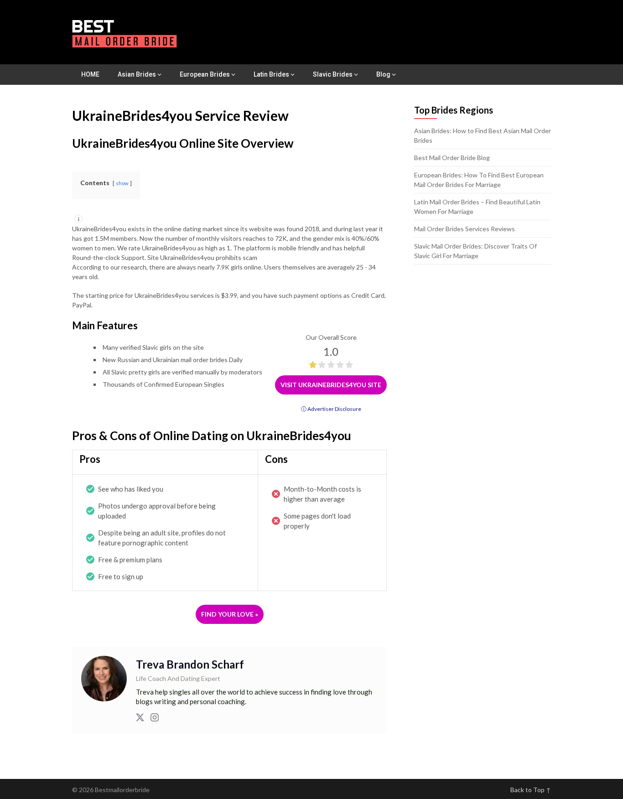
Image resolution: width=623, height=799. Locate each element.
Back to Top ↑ (530, 790)
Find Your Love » (229, 614)
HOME (90, 74)
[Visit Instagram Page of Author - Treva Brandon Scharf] (155, 718)
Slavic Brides (333, 74)
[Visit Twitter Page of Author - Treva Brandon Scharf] (140, 718)
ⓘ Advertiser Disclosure (331, 408)
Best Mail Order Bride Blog (452, 157)
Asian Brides (137, 74)
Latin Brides (271, 74)
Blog (383, 74)
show (122, 183)
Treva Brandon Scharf (190, 664)
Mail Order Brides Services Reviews (464, 229)
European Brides (205, 74)
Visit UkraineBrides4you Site (330, 385)
